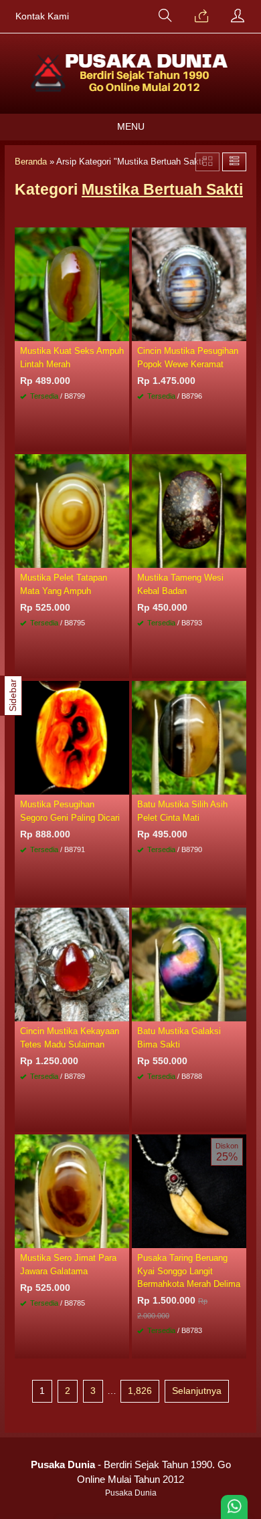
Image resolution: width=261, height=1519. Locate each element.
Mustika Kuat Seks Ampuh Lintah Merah (72, 357)
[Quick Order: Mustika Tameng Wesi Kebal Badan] (238, 557)
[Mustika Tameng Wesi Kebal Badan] (189, 510)
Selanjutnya (197, 1390)
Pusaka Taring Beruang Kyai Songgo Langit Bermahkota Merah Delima (188, 1270)
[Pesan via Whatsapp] (201, 16)
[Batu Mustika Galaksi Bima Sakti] (189, 963)
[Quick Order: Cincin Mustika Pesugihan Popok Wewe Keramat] (238, 330)
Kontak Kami (42, 16)
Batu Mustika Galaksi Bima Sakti (179, 1037)
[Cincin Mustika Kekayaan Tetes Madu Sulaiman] (72, 963)
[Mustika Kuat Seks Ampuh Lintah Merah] (72, 283)
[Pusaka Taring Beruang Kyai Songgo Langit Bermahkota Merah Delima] (189, 1190)
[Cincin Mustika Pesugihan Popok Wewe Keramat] (189, 283)
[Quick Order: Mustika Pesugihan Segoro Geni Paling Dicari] (121, 784)
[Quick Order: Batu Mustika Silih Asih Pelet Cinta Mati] (238, 784)
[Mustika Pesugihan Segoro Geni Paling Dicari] (72, 737)
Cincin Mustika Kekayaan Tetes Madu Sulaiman (69, 1037)
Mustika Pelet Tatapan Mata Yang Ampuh (63, 584)
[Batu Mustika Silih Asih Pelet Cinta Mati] (189, 737)
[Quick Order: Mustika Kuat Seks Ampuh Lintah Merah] (121, 330)
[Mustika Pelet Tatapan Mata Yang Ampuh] (72, 510)
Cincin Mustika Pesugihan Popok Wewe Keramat (187, 357)
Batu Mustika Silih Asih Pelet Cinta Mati (182, 810)
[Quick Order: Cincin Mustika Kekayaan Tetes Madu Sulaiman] (121, 1010)
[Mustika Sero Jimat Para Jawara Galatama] (72, 1190)
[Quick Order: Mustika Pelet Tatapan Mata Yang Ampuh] (121, 557)
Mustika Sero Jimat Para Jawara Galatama (68, 1264)
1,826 (140, 1390)
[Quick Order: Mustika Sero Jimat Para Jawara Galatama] (121, 1237)
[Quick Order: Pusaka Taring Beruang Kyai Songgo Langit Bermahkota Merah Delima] (238, 1237)
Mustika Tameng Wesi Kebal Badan (180, 584)
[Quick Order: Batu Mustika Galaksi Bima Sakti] (238, 1010)
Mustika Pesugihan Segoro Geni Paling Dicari (70, 810)
